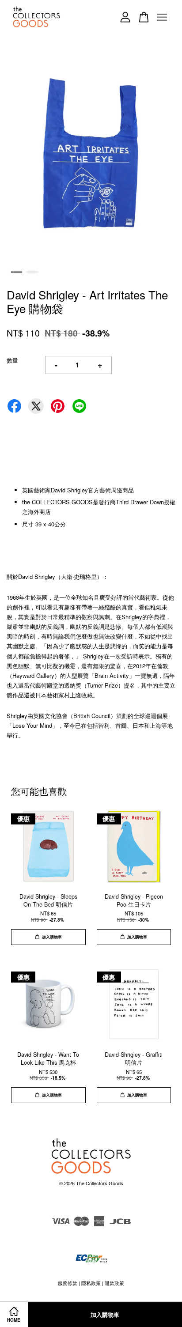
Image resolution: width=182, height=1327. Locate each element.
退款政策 (114, 1282)
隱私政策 (91, 1282)
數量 (12, 360)
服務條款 (67, 1282)
